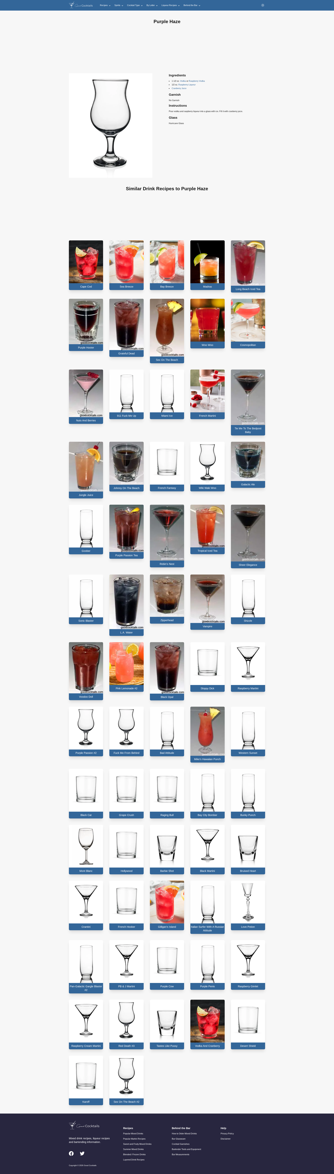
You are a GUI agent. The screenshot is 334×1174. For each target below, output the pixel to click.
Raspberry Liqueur (187, 85)
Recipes (104, 5)
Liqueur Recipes (169, 5)
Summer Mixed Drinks (133, 1149)
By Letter (151, 5)
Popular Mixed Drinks (133, 1133)
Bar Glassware (179, 1139)
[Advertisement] (167, 51)
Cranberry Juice (179, 88)
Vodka (183, 81)
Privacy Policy (227, 1133)
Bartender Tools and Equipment (186, 1149)
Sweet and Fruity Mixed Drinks (137, 1144)
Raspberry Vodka (197, 81)
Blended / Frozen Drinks (134, 1154)
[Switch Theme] (262, 5)
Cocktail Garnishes (180, 1144)
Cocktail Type (133, 5)
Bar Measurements (180, 1154)
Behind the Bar (190, 5)
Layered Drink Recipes (133, 1160)
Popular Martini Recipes (134, 1139)
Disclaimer (226, 1139)
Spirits (117, 5)
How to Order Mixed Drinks (184, 1133)
